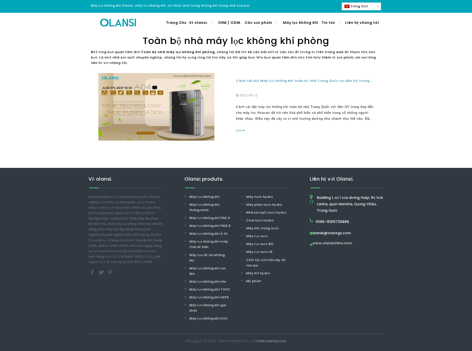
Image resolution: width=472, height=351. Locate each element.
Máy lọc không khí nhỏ (207, 281)
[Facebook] (92, 272)
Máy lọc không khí (204, 196)
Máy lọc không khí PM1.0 (209, 218)
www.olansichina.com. (333, 243)
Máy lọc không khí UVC (208, 318)
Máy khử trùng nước (262, 228)
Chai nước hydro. (260, 220)
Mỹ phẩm (253, 281)
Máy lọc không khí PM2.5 (210, 225)
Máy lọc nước (257, 236)
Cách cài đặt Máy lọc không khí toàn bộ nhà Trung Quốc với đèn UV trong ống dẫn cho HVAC (320, 80)
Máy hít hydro (258, 273)
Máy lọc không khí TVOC (210, 289)
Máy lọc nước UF (259, 251)
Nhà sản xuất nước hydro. (266, 212)
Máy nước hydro (259, 196)
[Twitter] (101, 272)
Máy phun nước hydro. (264, 204)
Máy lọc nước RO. (260, 244)
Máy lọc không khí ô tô (208, 233)
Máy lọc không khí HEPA (209, 297)
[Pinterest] (110, 272)
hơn (239, 130)
